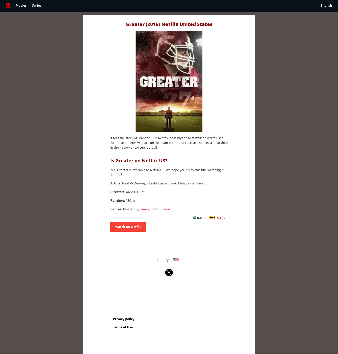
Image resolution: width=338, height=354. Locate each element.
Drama (165, 209)
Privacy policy (123, 319)
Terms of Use (123, 327)
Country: (163, 260)
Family (144, 209)
